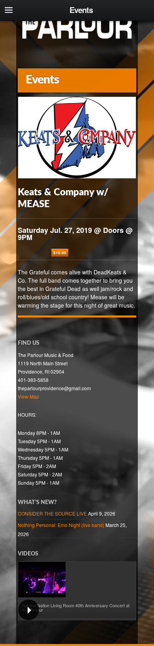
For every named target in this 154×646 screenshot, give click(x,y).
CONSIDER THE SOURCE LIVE (52, 513)
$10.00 (59, 252)
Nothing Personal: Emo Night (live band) (61, 524)
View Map (28, 396)
